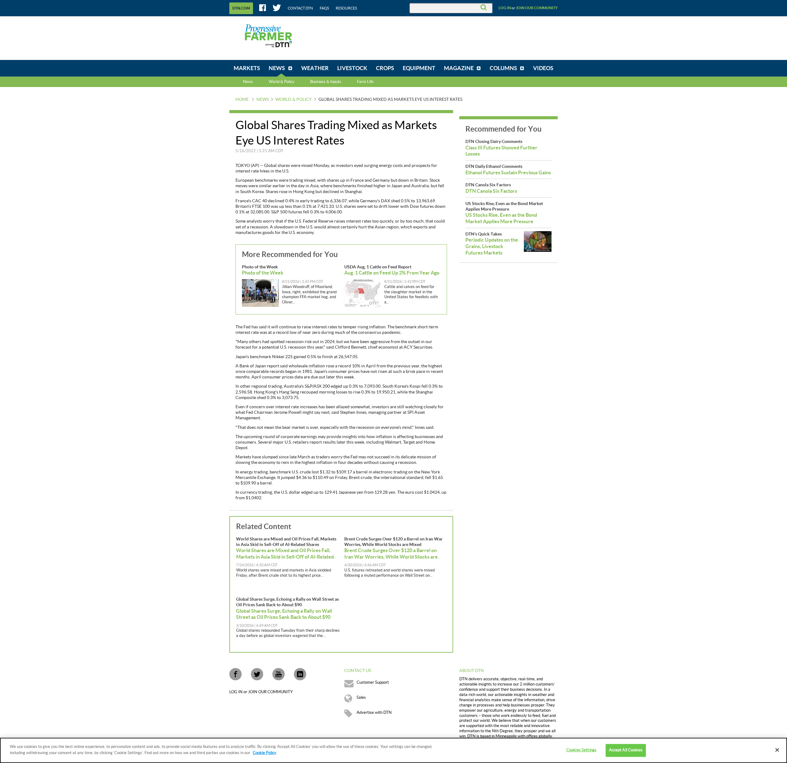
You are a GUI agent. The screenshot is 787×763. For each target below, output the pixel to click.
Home (242, 99)
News (248, 82)
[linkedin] (300, 674)
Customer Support (373, 682)
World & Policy (293, 99)
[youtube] (278, 674)
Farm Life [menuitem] (365, 82)
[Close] (777, 750)
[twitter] (257, 674)
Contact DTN (300, 8)
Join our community (537, 8)
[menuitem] (246, 68)
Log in (505, 8)
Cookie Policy (264, 752)
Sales (361, 697)
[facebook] (235, 674)
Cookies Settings (581, 750)
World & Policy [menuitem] (282, 82)
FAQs (324, 8)
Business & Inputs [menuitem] (325, 82)
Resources (346, 8)
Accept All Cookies (626, 750)
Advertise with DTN (374, 712)
